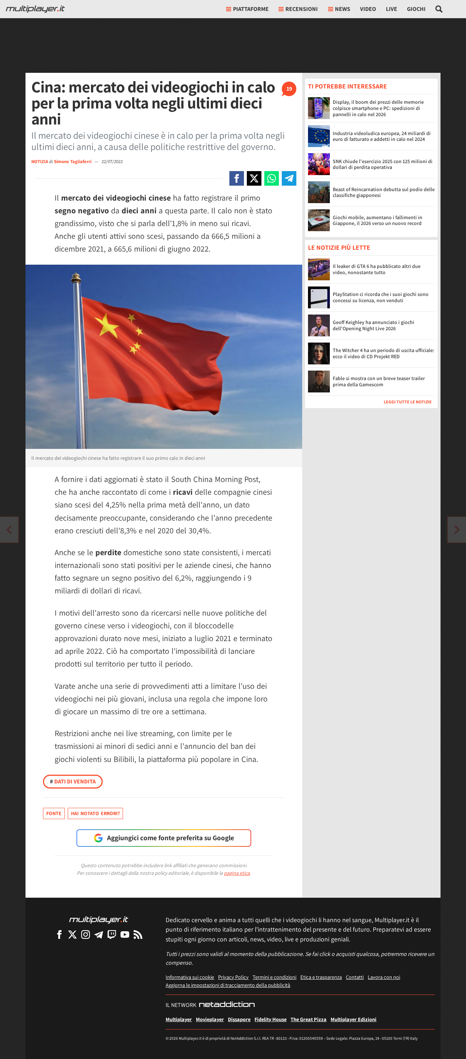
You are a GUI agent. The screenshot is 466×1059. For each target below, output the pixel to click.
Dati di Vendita (73, 781)
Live (391, 9)
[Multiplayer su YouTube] (125, 934)
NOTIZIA (39, 161)
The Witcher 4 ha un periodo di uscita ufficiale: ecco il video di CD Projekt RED (383, 353)
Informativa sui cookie (190, 976)
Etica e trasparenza (321, 976)
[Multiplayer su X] (72, 934)
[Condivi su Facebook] (236, 178)
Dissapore (239, 1019)
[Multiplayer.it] (35, 9)
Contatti (355, 976)
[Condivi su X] (254, 178)
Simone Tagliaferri (73, 161)
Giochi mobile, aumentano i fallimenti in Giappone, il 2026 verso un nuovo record (377, 220)
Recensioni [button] (301, 9)
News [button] (342, 9)
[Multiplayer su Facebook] (59, 934)
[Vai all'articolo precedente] (457, 529)
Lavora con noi (384, 976)
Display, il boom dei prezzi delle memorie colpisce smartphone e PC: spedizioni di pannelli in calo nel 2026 (378, 108)
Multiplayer (179, 1019)
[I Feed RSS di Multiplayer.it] (138, 934)
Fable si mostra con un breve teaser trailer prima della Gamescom (379, 381)
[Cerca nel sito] (439, 9)
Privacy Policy (233, 976)
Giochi (416, 9)
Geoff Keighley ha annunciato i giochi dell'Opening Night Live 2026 (373, 325)
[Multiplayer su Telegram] (98, 934)
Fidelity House (270, 1019)
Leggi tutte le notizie (408, 402)
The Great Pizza (309, 1019)
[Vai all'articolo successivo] (9, 529)
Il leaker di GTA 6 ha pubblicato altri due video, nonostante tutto (376, 269)
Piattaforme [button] (251, 9)
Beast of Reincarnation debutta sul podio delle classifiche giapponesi (384, 192)
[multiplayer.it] (98, 919)
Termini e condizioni (274, 976)
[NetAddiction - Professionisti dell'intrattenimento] (226, 1005)
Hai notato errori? (95, 813)
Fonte (54, 813)
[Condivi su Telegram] (289, 178)
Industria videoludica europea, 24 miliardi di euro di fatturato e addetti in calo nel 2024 (382, 136)
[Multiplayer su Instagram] (85, 934)
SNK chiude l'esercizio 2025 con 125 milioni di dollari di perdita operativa (383, 164)
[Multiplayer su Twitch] (111, 934)
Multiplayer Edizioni (353, 1019)
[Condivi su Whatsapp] (271, 178)
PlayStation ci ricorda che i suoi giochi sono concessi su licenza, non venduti (381, 297)
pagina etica (237, 873)
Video (368, 9)
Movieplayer (210, 1019)
